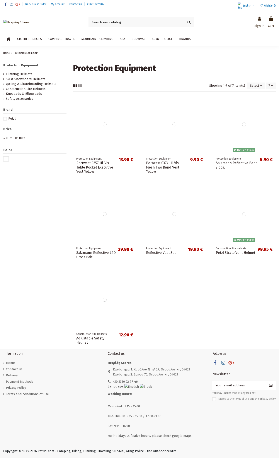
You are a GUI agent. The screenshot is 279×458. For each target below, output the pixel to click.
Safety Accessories (19, 99)
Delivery (12, 375)
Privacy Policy (16, 388)
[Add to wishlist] (132, 101)
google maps (182, 436)
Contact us (76, 4)
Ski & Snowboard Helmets (25, 79)
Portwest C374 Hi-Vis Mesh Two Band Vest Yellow (162, 167)
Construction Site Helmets (26, 89)
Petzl (12, 119)
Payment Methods (19, 382)
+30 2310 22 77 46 (125, 382)
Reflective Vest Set (161, 253)
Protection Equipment (20, 65)
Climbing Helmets (19, 74)
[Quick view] (132, 117)
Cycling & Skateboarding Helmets (31, 84)
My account (58, 4)
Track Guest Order (36, 4)
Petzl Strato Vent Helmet (235, 253)
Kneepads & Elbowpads (24, 94)
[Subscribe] (271, 385)
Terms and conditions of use (27, 394)
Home (10, 363)
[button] (29, 39)
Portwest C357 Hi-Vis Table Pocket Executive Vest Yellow (94, 167)
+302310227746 (95, 4)
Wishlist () (270, 5)
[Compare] (132, 109)
